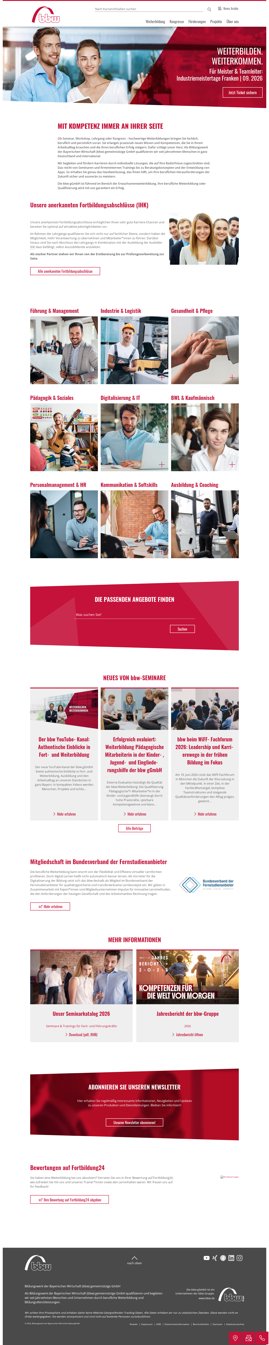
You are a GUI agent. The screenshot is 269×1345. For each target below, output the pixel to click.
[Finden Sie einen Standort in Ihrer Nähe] (235, 1338)
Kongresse (177, 21)
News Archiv (230, 8)
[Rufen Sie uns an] (262, 1338)
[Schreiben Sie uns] (248, 1338)
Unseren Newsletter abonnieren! (134, 1122)
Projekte (216, 21)
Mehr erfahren (53, 906)
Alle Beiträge (134, 828)
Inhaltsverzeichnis (235, 1324)
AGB (158, 1324)
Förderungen (197, 21)
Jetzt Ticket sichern (243, 92)
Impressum (147, 1324)
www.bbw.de (207, 1298)
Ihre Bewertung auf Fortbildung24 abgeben (72, 1199)
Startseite (217, 1324)
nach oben (134, 1263)
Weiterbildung (155, 21)
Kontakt (133, 1324)
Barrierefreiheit (201, 1324)
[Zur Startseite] (32, 14)
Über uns (233, 21)
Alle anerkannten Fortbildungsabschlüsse (65, 271)
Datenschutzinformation (177, 1324)
